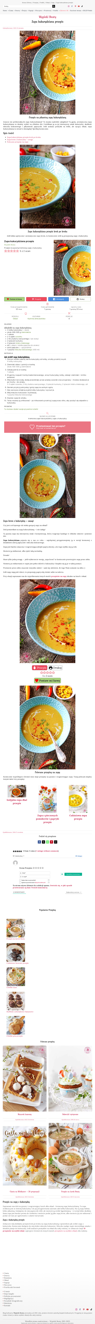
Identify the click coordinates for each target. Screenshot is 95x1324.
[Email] (56, 842)
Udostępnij (60, 299)
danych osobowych (40, 882)
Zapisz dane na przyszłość (29, 880)
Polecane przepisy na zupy (17, 142)
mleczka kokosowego (23, 350)
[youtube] (79, 6)
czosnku (18, 337)
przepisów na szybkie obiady (66, 1231)
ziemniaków (26, 332)
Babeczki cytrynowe (70, 1114)
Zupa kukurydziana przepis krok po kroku (24, 137)
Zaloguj (79, 856)
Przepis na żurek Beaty (70, 1191)
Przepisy (35, 2)
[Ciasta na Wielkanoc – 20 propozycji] (25, 1124)
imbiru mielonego (23, 343)
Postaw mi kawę (15, 299)
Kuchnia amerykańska (36, 319)
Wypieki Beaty (47, 17)
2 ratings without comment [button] (47, 851)
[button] (5, 251)
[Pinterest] (51, 842)
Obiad (48, 2)
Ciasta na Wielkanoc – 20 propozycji (24, 1191)
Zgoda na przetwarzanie (33, 882)
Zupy (52, 2)
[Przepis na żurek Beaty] (70, 1124)
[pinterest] (75, 6)
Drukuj (81, 299)
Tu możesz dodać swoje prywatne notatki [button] (21, 409)
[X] (43, 842)
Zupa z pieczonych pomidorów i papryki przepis (47, 819)
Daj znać (39, 428)
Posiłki (42, 2)
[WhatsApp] (47, 842)
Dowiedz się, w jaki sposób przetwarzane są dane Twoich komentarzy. (42, 886)
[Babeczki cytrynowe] (70, 1047)
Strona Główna (26, 2)
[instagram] (68, 6)
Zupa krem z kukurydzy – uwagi (20, 139)
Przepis (41, 667)
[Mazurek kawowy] (25, 1047)
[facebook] (72, 6)
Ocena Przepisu (25, 868)
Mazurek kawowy (25, 1114)
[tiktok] (82, 6)
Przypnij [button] (38, 299)
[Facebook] (39, 842)
